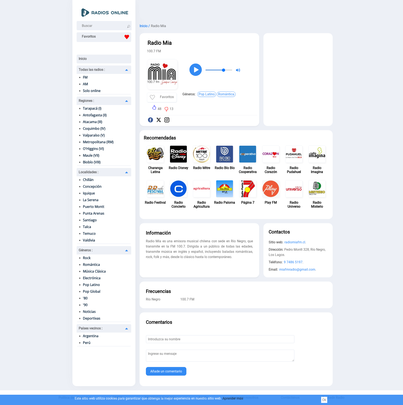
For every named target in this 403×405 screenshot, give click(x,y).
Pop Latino (91, 284)
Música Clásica (94, 271)
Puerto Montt (93, 206)
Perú (86, 342)
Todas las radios (92, 70)
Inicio (83, 59)
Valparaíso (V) (94, 135)
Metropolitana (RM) (98, 142)
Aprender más (232, 398)
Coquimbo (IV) (94, 128)
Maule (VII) (91, 155)
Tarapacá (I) (92, 108)
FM (85, 77)
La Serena (90, 200)
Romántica (91, 264)
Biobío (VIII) (92, 162)
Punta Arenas (93, 213)
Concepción (92, 186)
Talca (87, 226)
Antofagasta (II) (95, 115)
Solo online (92, 90)
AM (85, 84)
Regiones (86, 101)
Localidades (88, 172)
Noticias (89, 311)
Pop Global (91, 291)
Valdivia (89, 240)
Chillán (88, 179)
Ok (324, 400)
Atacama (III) (92, 121)
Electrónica (92, 278)
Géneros (86, 250)
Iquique (89, 193)
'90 (85, 305)
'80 (85, 298)
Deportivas (91, 318)
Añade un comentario (166, 371)
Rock (86, 258)
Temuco (89, 233)
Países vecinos (90, 328)
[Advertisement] (236, 10)
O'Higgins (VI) (93, 148)
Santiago (90, 220)
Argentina (90, 336)
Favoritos (89, 36)
